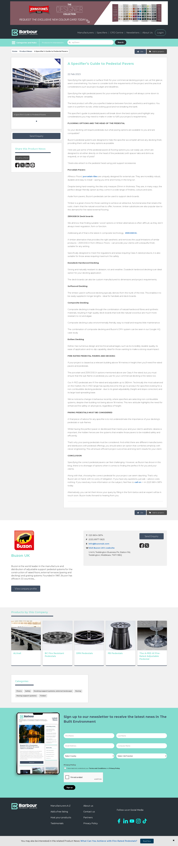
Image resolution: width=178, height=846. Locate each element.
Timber (43, 696)
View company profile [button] (26, 588)
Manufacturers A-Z (60, 806)
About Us (147, 32)
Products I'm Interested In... (53, 43)
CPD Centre (116, 32)
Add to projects (158, 51)
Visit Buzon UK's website (102, 548)
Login (160, 32)
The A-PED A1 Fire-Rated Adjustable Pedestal (149, 656)
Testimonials (57, 823)
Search (121, 42)
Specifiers (102, 32)
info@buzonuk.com (99, 543)
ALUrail (17, 653)
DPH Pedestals (84, 653)
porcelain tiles (90, 176)
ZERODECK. (131, 233)
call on (137, 482)
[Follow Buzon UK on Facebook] (141, 545)
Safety (27, 691)
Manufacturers (85, 32)
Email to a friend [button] (22, 158)
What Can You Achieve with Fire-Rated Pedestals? (108, 841)
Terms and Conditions (97, 768)
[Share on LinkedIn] (27, 165)
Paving (78, 691)
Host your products (61, 817)
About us (88, 806)
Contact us (89, 811)
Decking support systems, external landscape (53, 691)
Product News (26, 51)
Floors (19, 691)
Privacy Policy (70, 765)
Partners (88, 817)
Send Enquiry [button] (36, 136)
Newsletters (132, 32)
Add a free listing (59, 811)
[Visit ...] (26, 635)
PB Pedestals (115, 653)
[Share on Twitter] (22, 165)
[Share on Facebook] (17, 165)
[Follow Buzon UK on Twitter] (147, 545)
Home (14, 51)
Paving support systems (26, 696)
